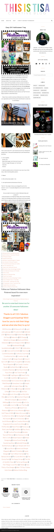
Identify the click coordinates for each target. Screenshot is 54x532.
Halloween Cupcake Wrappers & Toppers (11, 260)
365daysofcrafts (19, 329)
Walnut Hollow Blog (20, 470)
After (13, 416)
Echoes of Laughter (15, 362)
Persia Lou (25, 427)
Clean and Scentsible (13, 351)
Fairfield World (15, 367)
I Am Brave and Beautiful (44, 164)
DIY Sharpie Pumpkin (6, 256)
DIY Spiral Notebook (43, 158)
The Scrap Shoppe (22, 462)
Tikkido (22, 465)
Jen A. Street (14, 394)
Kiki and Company (11, 400)
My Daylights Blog (22, 416)
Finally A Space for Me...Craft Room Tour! (45, 152)
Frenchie (5, 375)
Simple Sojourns (18, 437)
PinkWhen (17, 429)
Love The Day (22, 405)
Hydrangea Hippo (17, 386)
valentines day (36, 97)
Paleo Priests (16, 427)
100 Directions (7, 329)
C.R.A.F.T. (17, 348)
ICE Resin (12, 389)
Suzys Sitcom (10, 448)
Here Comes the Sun (17, 381)
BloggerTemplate (16, 530)
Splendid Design (22, 443)
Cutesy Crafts (7, 359)
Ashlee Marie (21, 334)
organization (45, 92)
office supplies (37, 92)
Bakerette (14, 337)
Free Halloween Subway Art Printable (11, 270)
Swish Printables (17, 451)
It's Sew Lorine (15, 391)
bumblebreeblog (7, 348)
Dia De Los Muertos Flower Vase (10, 286)
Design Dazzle (18, 359)
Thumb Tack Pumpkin (7, 276)
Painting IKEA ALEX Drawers (45, 145)
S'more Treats (6, 272)
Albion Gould (11, 334)
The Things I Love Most (10, 465)
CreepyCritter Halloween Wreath (9, 267)
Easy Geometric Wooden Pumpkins (10, 262)
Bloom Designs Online (17, 343)
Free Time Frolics (19, 372)
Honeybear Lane (17, 383)
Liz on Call (13, 405)
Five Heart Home (22, 370)
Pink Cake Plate (7, 429)
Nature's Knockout (18, 418)
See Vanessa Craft (21, 435)
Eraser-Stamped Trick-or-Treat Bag (10, 279)
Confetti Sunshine (8, 353)
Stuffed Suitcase (7, 446)
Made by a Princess (11, 408)
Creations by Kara (10, 356)
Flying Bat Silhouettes (7, 258)
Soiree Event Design (19, 440)
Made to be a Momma (17, 410)
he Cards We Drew (20, 456)
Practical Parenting (14, 432)
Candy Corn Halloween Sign (9, 274)
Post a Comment (6, 507)
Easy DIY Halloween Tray (7, 265)
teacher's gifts (44, 95)
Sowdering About (9, 443)
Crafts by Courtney (22, 353)
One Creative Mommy (21, 421)
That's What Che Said (17, 454)
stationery (36, 95)
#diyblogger (42, 85)
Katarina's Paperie (23, 397)
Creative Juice (22, 356)
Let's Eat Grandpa (16, 402)
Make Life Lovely (20, 413)
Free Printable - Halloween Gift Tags (11, 281)
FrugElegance (14, 375)
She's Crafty (7, 437)
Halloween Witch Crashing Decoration (10, 253)
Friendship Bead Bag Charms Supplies (42, 134)
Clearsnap (25, 351)
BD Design (22, 337)
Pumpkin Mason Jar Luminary (9, 285)
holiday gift (36, 90)
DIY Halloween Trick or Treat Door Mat (11, 283)
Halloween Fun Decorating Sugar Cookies (12, 278)
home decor (43, 90)
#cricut (35, 85)
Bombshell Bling (17, 345)
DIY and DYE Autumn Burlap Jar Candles (11, 263)
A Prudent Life (17, 332)
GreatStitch (14, 378)
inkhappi (20, 389)
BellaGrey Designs (10, 340)
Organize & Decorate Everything (14, 424)
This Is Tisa (7, 530)
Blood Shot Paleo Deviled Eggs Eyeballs (11, 269)
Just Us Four (11, 397)
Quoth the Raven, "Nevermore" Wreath (10, 255)
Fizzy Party (9, 372)
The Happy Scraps (17, 459)
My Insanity (7, 418)
